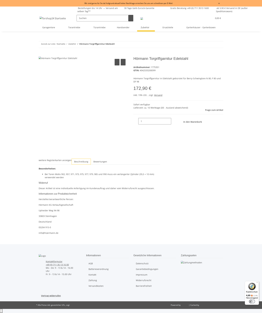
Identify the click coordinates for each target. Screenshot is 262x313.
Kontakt (92, 274)
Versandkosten (96, 285)
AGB (91, 263)
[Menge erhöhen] (173, 121)
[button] (204, 18)
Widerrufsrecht (143, 280)
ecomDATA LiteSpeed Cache (211, 305)
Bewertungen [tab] (100, 161)
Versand (158, 95)
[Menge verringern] (135, 121)
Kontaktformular (54, 261)
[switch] (252, 301)
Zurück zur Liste (48, 44)
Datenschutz (142, 263)
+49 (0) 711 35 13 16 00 (57, 264)
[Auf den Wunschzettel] (123, 62)
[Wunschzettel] (209, 18)
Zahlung (93, 280)
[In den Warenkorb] (41, 54)
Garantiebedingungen (147, 269)
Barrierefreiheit (144, 285)
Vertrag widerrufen (51, 295)
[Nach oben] (1, 311)
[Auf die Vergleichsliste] (117, 62)
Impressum (141, 274)
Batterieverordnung (99, 269)
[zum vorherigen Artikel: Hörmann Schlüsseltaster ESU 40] (193, 44)
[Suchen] (130, 18)
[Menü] (257, 283)
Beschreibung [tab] (81, 161)
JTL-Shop (185, 305)
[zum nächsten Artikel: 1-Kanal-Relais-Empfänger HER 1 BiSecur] (198, 44)
